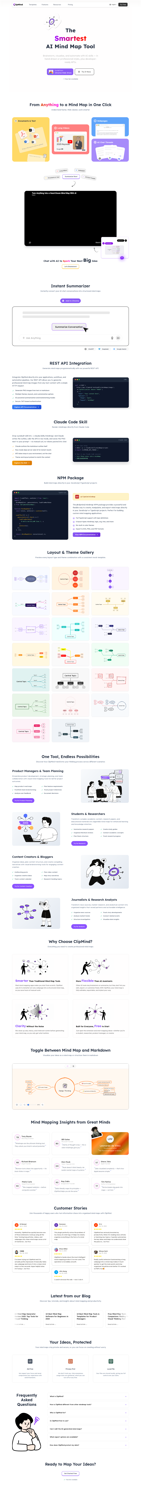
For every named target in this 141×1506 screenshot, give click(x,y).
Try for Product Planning (23, 800)
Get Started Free (70, 1473)
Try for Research (79, 843)
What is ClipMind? (57, 1396)
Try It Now (86, 72)
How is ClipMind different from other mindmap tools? (70, 1404)
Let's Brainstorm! (70, 266)
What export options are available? (64, 1437)
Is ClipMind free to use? (59, 1421)
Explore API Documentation (25, 407)
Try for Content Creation (23, 886)
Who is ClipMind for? (58, 1413)
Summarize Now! (71, 176)
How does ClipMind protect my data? (64, 1445)
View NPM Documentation (85, 535)
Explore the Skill (20, 463)
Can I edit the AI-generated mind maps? (66, 1429)
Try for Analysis (79, 926)
